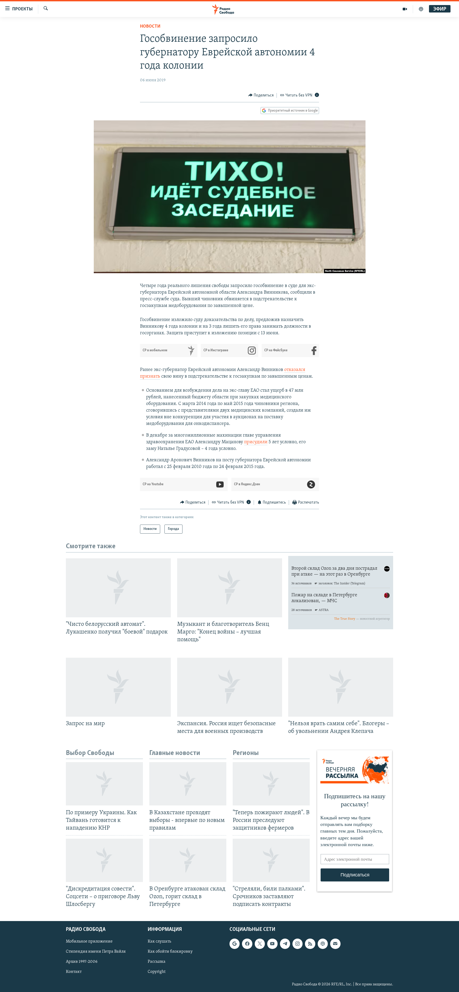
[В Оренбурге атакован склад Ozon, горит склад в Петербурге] (187, 860)
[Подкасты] (323, 944)
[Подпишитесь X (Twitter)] (260, 944)
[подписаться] (335, 944)
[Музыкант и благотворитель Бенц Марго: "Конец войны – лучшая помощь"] (229, 587)
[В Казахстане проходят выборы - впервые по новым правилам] (187, 783)
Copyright (156, 972)
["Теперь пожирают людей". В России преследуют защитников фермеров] (271, 783)
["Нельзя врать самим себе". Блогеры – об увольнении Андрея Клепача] (340, 687)
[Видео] (405, 9)
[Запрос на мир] (118, 687)
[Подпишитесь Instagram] (297, 944)
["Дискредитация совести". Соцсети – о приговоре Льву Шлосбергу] (104, 860)
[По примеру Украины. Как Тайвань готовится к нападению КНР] (104, 783)
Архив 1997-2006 (81, 962)
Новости (150, 26)
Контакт (74, 972)
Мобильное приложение (89, 942)
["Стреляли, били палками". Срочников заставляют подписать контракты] (271, 860)
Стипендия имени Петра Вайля (96, 952)
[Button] (261, 95)
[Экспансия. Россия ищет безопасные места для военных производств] (229, 687)
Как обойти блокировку (170, 952)
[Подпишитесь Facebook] (247, 944)
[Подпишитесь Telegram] (285, 944)
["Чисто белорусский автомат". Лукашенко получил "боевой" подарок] (118, 587)
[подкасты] (421, 9)
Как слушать (159, 942)
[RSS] (310, 944)
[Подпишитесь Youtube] (272, 944)
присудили (255, 442)
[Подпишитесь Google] (235, 944)
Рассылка (156, 962)
